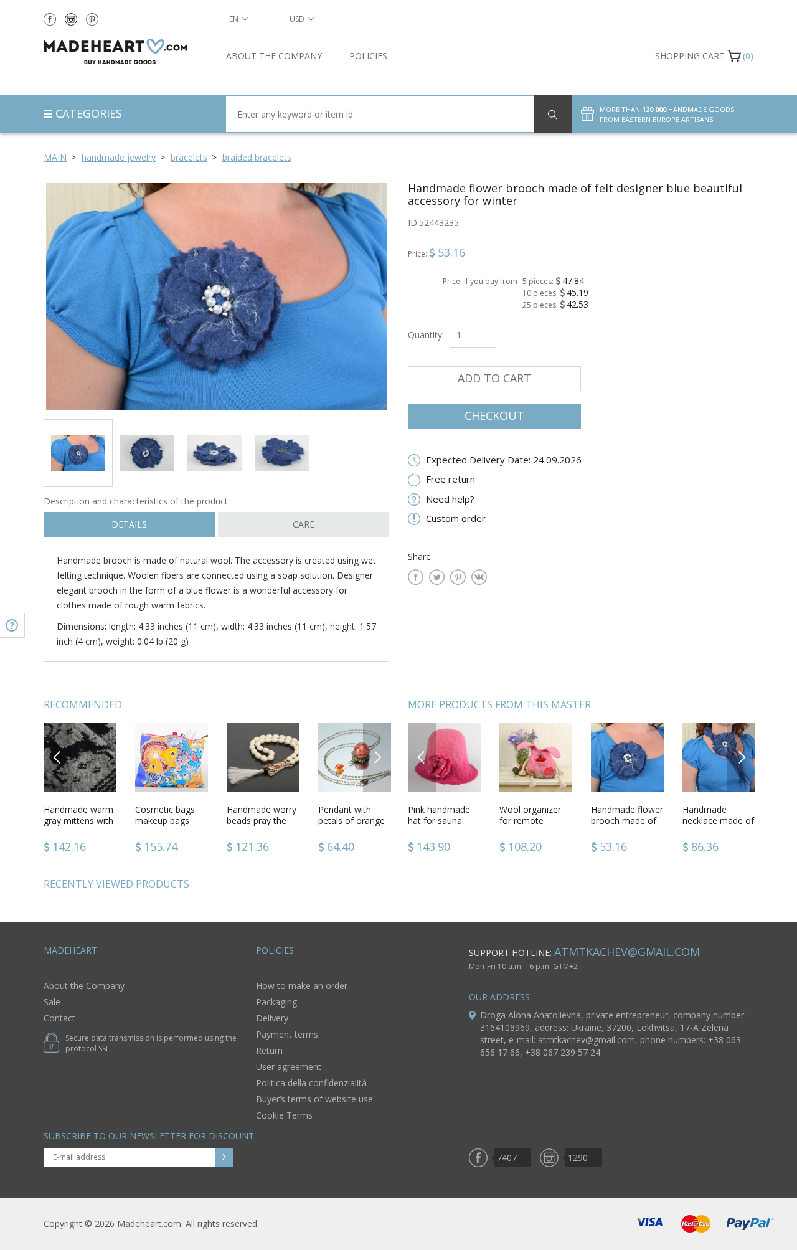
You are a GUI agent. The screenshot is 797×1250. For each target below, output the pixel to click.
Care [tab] (303, 524)
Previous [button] (58, 757)
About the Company (274, 56)
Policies (368, 56)
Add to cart (494, 378)
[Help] (12, 625)
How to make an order (301, 986)
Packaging (276, 1002)
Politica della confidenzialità (311, 1083)
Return (269, 1050)
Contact (59, 1018)
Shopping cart (690, 56)
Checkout (494, 415)
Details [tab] (129, 524)
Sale (52, 1002)
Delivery (272, 1018)
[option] (216, 296)
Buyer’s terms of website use (314, 1099)
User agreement (288, 1066)
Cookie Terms (284, 1115)
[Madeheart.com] (125, 51)
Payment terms (287, 1034)
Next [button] (377, 757)
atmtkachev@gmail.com (627, 951)
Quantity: (426, 335)
